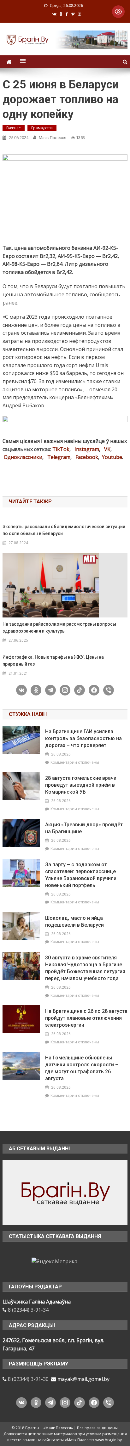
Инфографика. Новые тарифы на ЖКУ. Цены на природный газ (53, 661)
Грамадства (42, 128)
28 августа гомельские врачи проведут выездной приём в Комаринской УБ (80, 785)
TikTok (60, 449)
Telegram (58, 457)
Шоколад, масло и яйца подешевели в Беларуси (74, 921)
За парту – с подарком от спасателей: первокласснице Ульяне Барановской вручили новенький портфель (80, 875)
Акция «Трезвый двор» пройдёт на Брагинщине (84, 828)
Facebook (86, 457)
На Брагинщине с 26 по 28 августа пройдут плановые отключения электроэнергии (86, 1018)
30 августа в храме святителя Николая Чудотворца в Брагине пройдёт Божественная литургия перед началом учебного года (85, 968)
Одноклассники (23, 457)
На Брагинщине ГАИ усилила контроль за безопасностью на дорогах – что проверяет (83, 738)
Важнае (13, 128)
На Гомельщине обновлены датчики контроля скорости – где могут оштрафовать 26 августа (81, 1068)
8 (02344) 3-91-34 (28, 1309)
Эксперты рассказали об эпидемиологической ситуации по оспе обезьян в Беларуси (64, 530)
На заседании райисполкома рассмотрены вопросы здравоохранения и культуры (59, 628)
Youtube (112, 457)
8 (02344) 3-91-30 (28, 1379)
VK (107, 449)
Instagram (86, 449)
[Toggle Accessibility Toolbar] (118, 12)
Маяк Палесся (52, 137)
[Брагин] (65, 1191)
